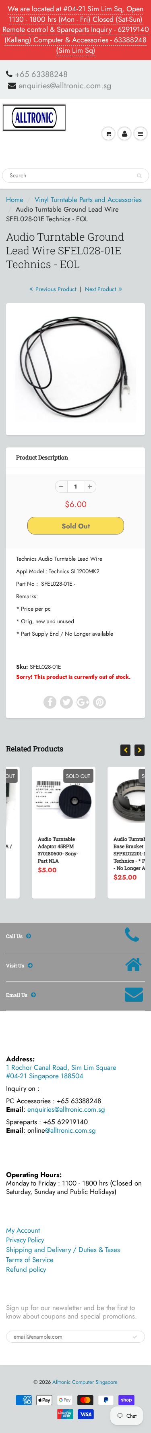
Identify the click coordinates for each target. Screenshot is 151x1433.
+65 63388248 (41, 74)
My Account (23, 1230)
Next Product (101, 289)
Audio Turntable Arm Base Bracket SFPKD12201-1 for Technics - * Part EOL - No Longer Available (118, 853)
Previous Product (55, 289)
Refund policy (26, 1269)
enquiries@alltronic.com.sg (65, 86)
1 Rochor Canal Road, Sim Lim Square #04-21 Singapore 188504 (61, 1072)
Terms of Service (30, 1260)
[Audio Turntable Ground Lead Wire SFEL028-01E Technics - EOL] (75, 368)
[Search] (139, 175)
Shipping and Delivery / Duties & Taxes (63, 1249)
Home (14, 199)
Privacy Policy (25, 1240)
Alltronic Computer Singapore (85, 1382)
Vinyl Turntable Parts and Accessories (88, 199)
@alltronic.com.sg (70, 1130)
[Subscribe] (135, 1337)
